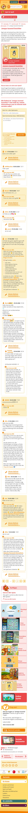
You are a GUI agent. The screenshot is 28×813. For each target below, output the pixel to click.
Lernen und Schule (8, 785)
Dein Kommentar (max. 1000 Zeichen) (13, 116)
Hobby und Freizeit (8, 787)
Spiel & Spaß (15, 24)
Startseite (6, 24)
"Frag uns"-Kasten (8, 467)
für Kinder (5, 2)
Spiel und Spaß (7, 789)
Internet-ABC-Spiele (10, 599)
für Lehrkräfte (14, 2)
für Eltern (23, 2)
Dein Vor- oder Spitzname (10, 110)
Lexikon (5, 793)
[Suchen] (8, 6)
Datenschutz (6, 795)
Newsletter (6, 797)
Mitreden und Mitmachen (10, 791)
